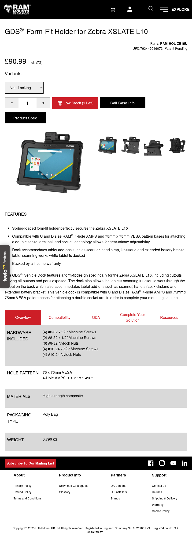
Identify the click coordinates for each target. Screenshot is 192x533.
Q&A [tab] (96, 317)
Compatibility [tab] (59, 317)
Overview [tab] (23, 317)
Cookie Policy (161, 511)
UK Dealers (118, 485)
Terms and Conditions (27, 498)
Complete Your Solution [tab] (132, 317)
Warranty (157, 504)
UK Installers (119, 492)
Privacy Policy (22, 485)
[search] (151, 8)
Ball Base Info (122, 103)
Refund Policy (22, 492)
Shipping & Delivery (164, 498)
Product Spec (25, 118)
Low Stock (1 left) (78, 103)
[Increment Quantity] (11, 103)
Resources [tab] (169, 317)
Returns (157, 492)
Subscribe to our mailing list (30, 463)
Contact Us (159, 485)
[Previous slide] (25, 266)
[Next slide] (166, 266)
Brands (115, 498)
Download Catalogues (73, 485)
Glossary (64, 492)
